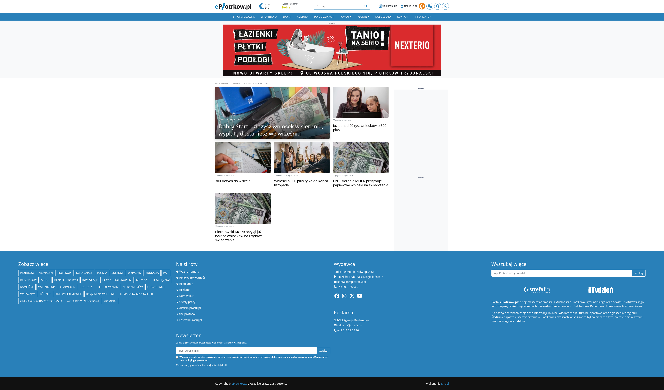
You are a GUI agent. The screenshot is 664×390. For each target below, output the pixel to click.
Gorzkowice (156, 287)
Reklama (184, 290)
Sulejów (117, 273)
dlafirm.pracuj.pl (190, 308)
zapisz (323, 350)
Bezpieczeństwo (66, 280)
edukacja (152, 273)
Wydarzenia (269, 16)
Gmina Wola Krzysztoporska (41, 301)
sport (45, 280)
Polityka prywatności (192, 278)
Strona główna (244, 16)
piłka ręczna (161, 280)
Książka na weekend (100, 294)
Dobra (286, 7)
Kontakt (402, 16)
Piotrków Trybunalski (36, 273)
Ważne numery (189, 271)
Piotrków (64, 273)
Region (362, 16)
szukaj (639, 273)
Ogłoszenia (383, 16)
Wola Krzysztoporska (83, 301)
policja (102, 273)
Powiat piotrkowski (117, 280)
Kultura (302, 16)
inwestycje (90, 280)
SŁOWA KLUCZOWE (242, 83)
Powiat (344, 16)
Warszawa (27, 294)
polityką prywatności (196, 360)
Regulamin (186, 284)
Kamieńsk (27, 287)
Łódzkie (45, 294)
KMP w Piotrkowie (69, 294)
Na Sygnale (84, 273)
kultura (86, 287)
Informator (423, 16)
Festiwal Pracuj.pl (190, 320)
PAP (165, 273)
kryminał (110, 301)
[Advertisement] (420, 144)
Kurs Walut (390, 6)
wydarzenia (47, 287)
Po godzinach (324, 16)
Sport (287, 16)
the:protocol (187, 314)
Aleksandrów (133, 287)
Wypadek (134, 273)
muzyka (141, 280)
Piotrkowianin (107, 287)
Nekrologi (410, 6)
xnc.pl (445, 384)
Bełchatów (28, 280)
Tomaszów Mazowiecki (136, 294)
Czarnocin (67, 287)
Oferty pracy (187, 302)
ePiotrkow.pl (222, 83)
